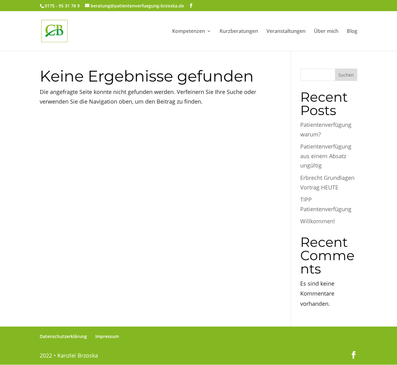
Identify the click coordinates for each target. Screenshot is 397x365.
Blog (352, 31)
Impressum (107, 336)
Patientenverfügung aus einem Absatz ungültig (325, 156)
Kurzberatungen (239, 31)
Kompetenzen (188, 31)
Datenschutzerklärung (63, 336)
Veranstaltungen (286, 31)
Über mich (326, 31)
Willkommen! (317, 221)
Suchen (346, 75)
